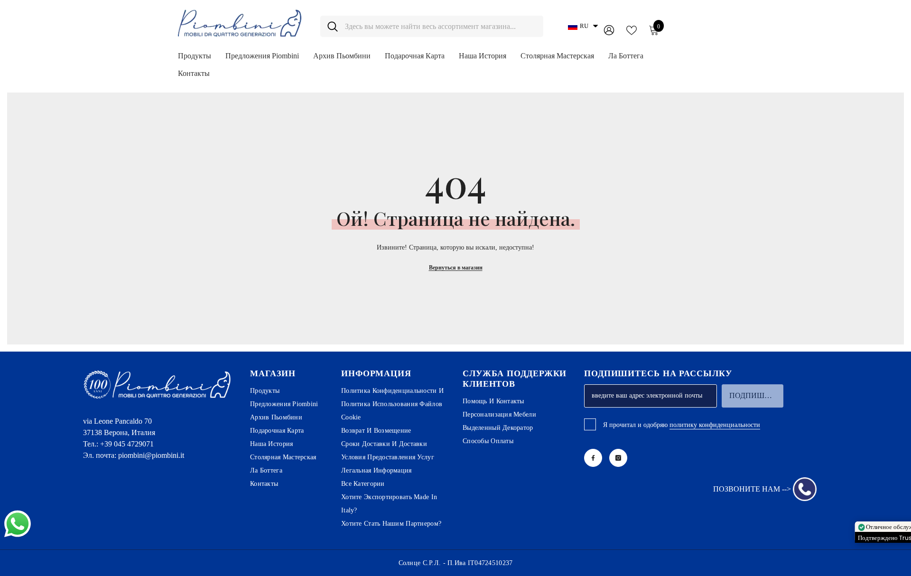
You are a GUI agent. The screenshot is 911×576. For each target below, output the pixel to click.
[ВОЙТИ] (609, 29)
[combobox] (440, 26)
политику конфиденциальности (714, 424)
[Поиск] (431, 26)
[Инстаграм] (618, 458)
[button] (583, 26)
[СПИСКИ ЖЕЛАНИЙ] (631, 29)
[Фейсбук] (593, 458)
